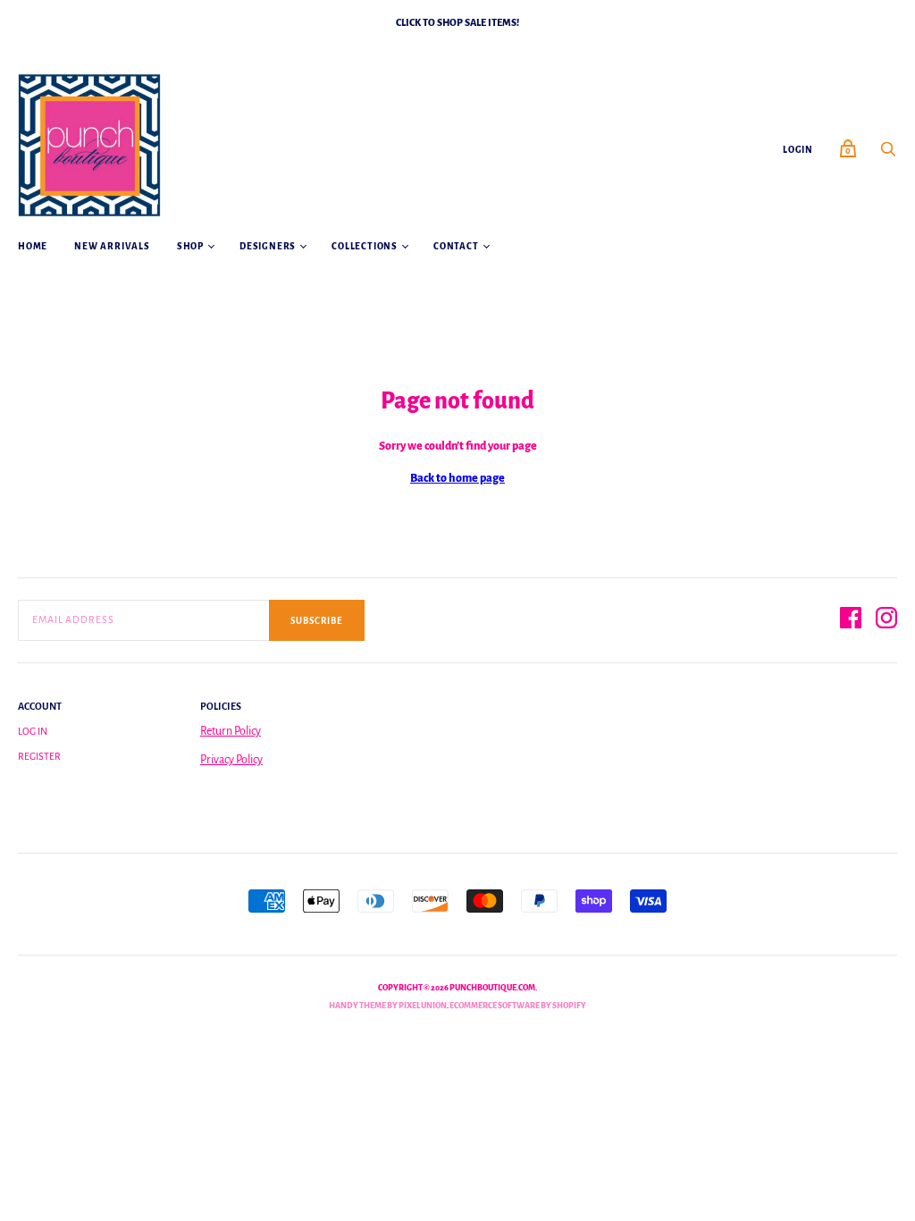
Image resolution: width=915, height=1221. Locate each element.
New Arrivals (112, 246)
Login (798, 150)
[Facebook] (850, 621)
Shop (190, 246)
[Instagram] (886, 621)
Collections (365, 246)
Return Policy (230, 731)
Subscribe (316, 621)
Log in (32, 731)
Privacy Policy (231, 760)
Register (39, 756)
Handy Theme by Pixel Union (388, 1005)
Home (32, 246)
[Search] (888, 154)
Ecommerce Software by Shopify (517, 1005)
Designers (267, 246)
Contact (456, 246)
